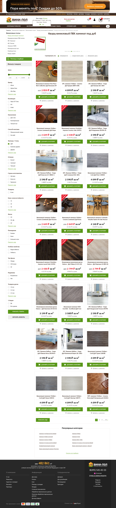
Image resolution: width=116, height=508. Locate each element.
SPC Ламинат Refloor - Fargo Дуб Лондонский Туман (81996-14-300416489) (97, 309)
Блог (33, 482)
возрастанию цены (77, 56)
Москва (45, 18)
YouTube (98, 484)
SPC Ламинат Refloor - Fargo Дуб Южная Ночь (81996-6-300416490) (46, 353)
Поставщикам (62, 482)
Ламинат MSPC (12, 46)
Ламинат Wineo (76, 433)
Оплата (76, 14)
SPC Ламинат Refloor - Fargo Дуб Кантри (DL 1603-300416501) (97, 86)
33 (106, 420)
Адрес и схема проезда (97, 476)
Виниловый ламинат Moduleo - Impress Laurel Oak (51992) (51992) (46, 264)
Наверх (111, 505)
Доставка (81, 14)
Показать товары (18, 311)
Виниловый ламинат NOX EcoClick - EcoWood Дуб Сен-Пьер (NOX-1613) (72, 309)
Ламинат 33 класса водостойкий (47, 443)
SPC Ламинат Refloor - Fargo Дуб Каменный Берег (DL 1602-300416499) (72, 353)
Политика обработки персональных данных (42, 495)
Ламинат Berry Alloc (77, 439)
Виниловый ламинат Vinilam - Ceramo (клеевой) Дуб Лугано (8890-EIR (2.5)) (47, 219)
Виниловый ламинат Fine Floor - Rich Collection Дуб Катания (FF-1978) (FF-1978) (46, 86)
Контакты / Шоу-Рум (97, 14)
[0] (88, 20)
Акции (84, 26)
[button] (65, 51)
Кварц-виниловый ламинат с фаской (82, 446)
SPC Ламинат (11, 41)
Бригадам (60, 484)
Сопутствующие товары (53, 26)
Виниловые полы (13, 33)
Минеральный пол (13, 48)
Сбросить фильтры (18, 317)
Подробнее (68, 20)
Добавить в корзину (48, 97)
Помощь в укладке (37, 484)
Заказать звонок (61, 14)
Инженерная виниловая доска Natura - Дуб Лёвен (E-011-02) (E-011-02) (72, 264)
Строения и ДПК (71, 26)
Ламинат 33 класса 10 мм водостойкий (82, 443)
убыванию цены (93, 56)
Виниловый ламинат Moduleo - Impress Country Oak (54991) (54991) (72, 130)
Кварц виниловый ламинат (16, 35)
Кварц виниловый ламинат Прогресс (49, 449)
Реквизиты (9, 479)
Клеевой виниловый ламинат (47, 446)
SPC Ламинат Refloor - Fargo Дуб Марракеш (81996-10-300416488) (97, 130)
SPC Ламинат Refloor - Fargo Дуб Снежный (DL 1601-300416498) (72, 175)
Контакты (9, 484)
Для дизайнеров (62, 479)
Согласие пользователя (38, 489)
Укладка (87, 14)
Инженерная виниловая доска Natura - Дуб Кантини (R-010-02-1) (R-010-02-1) (46, 309)
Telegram (97, 480)
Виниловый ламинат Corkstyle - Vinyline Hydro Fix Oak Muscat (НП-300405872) (97, 219)
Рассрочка (70, 14)
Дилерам (60, 477)
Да (40, 24)
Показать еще (12, 94)
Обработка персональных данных (42, 492)
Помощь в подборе (16, 59)
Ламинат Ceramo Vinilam (45, 439)
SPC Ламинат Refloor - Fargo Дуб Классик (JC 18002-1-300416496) (46, 175)
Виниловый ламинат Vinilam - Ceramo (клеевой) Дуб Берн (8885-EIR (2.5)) (46, 130)
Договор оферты (36, 498)
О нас (8, 477)
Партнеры (106, 14)
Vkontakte (98, 482)
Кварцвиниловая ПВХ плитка (16, 38)
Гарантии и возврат (11, 482)
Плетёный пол (12, 51)
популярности (64, 56)
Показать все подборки (72, 453)
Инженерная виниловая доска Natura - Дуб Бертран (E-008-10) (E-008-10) (97, 264)
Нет (43, 24)
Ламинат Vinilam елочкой (46, 436)
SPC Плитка (11, 43)
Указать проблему (1, 5)
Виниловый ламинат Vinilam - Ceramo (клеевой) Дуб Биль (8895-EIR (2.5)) (72, 219)
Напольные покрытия (14, 26)
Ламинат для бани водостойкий (47, 433)
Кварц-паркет (12, 53)
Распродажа (96, 26)
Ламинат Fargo (76, 436)
